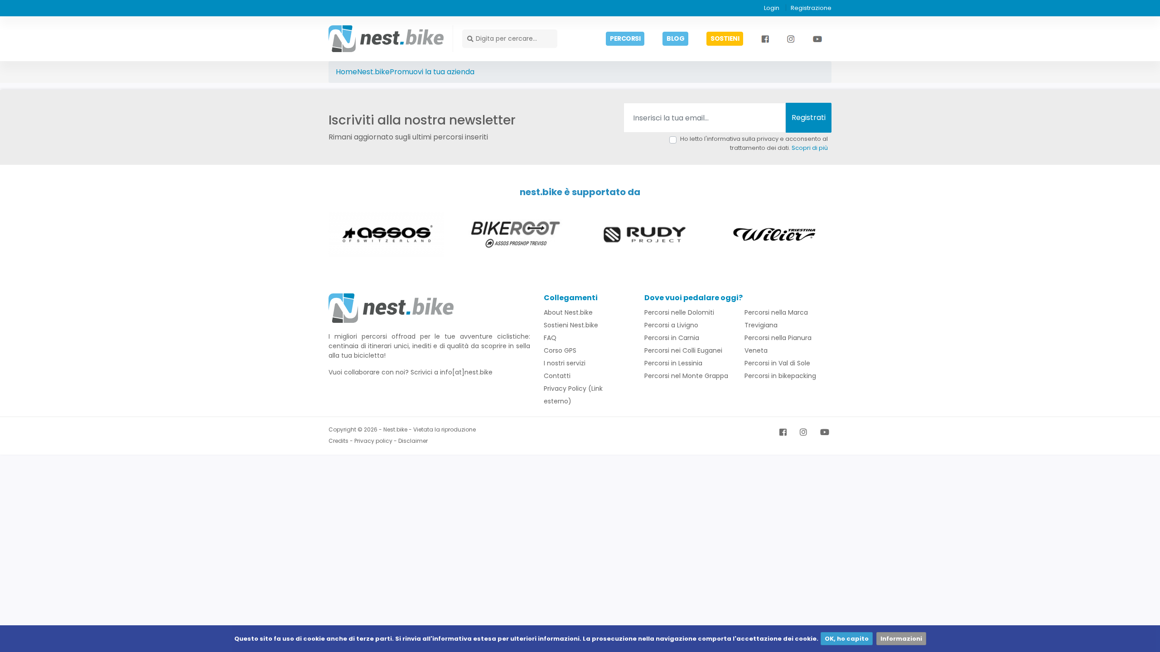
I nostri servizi (564, 363)
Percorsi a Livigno (671, 325)
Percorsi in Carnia (671, 337)
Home (346, 72)
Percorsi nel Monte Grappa (686, 375)
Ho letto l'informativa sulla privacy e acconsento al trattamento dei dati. (754, 143)
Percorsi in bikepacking (780, 375)
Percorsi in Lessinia (673, 363)
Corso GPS (560, 350)
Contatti (557, 375)
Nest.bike (373, 72)
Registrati (809, 117)
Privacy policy (373, 441)
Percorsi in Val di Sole (777, 363)
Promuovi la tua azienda (432, 72)
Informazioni (901, 638)
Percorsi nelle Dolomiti (679, 312)
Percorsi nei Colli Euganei (683, 350)
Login (771, 8)
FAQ (550, 337)
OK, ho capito (847, 638)
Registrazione (811, 8)
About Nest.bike (568, 312)
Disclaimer (413, 441)
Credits (338, 441)
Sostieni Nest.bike (571, 325)
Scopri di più (810, 148)
